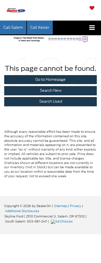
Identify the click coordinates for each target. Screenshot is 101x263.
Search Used (50, 101)
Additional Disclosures (22, 211)
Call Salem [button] (13, 27)
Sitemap (60, 206)
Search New (50, 90)
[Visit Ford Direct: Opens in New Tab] (62, 221)
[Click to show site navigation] (92, 28)
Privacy (75, 206)
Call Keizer (39, 27)
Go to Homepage (50, 79)
